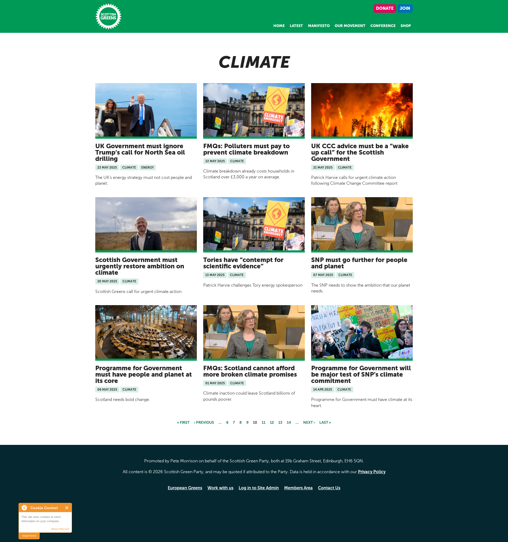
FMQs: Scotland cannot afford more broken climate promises (250, 371)
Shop (406, 26)
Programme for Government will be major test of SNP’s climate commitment (361, 374)
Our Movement (350, 26)
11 (263, 422)
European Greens (185, 487)
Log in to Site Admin (259, 487)
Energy (147, 167)
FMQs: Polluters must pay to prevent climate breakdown (246, 149)
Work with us (220, 487)
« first (183, 422)
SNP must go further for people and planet (359, 263)
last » (325, 422)
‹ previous (204, 422)
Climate (129, 167)
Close (67, 507)
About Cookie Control (24, 507)
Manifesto (319, 26)
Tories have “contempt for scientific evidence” (243, 263)
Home (279, 26)
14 (289, 422)
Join (405, 8)
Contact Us (329, 487)
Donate (384, 8)
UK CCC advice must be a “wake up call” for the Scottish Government (360, 152)
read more (29, 536)
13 (280, 422)
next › (309, 422)
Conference (383, 26)
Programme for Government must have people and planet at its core (143, 374)
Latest (296, 26)
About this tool (60, 528)
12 (272, 422)
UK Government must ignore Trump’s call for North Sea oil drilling (140, 152)
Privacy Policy (371, 471)
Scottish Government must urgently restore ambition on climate (139, 266)
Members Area (298, 487)
